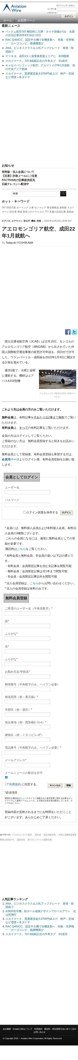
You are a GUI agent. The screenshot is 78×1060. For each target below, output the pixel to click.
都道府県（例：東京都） (21, 696)
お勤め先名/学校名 (17, 671)
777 (47, 211)
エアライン (17, 221)
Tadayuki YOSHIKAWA (19, 242)
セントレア (40, 207)
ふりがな (11, 633)
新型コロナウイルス (33, 211)
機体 (33, 221)
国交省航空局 (50, 835)
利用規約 (15, 784)
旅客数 (63, 207)
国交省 (38, 835)
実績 (19, 211)
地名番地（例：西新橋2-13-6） (25, 722)
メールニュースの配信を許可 (24, 772)
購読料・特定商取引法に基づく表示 (60, 1029)
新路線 (70, 211)
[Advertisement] (39, 121)
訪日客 (13, 211)
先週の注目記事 (57, 211)
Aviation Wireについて (22, 1029)
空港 (39, 221)
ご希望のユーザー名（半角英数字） (28, 608)
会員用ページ (26, 20)
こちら (21, 548)
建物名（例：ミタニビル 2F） (24, 734)
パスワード (51, 13)
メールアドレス (15, 760)
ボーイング (22, 207)
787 (4, 207)
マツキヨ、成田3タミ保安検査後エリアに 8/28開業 (37, 56)
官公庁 (27, 221)
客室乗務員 (53, 207)
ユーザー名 (51, 9)
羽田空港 (11, 207)
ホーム (7, 20)
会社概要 (7, 1029)
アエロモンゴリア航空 (22, 835)
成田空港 (21, 840)
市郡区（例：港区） (18, 709)
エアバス (6, 221)
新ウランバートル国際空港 (40, 840)
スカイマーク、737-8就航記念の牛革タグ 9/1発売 (36, 60)
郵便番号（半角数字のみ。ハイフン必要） (32, 684)
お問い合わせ (40, 1032)
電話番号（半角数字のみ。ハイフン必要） (33, 747)
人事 (31, 207)
